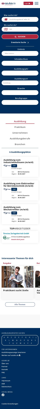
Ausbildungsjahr (21, 69)
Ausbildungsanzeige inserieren (14, 352)
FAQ (3, 372)
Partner (5, 366)
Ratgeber (7, 263)
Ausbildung (20, 121)
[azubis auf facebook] (3, 395)
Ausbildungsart (21, 79)
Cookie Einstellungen (10, 404)
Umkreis (21, 49)
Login (27, 3)
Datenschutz (6, 387)
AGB (3, 384)
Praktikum (20, 127)
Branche (21, 88)
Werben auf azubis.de (10, 355)
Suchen (21, 36)
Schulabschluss (21, 59)
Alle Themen (20, 304)
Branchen (20, 144)
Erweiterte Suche (18, 42)
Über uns (5, 363)
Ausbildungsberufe (20, 138)
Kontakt (5, 369)
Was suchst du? (10, 15)
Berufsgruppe (21, 98)
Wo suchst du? (10, 25)
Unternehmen (20, 132)
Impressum (6, 381)
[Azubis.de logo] (9, 4)
